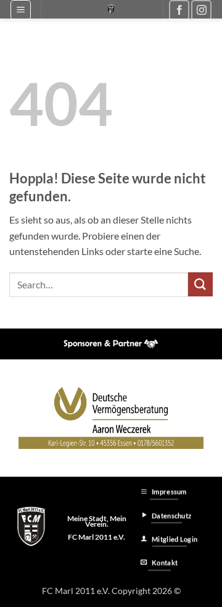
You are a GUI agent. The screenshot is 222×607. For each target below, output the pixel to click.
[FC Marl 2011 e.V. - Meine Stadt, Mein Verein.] (111, 9)
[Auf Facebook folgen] (179, 10)
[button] (20, 10)
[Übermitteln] (200, 284)
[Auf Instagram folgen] (201, 10)
